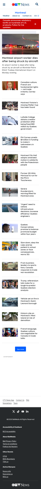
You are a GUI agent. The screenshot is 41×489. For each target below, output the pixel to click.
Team (15, 403)
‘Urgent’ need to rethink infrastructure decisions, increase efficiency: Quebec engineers (29, 210)
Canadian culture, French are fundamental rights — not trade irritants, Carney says (29, 88)
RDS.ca (5, 477)
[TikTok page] (18, 411)
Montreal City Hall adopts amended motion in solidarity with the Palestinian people (29, 160)
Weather (6, 16)
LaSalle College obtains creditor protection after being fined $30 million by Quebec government (29, 123)
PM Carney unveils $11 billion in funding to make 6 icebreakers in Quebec (29, 142)
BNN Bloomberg (9, 459)
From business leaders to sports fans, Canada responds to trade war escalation (29, 267)
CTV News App (8, 400)
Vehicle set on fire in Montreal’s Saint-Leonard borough (30, 301)
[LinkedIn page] (27, 411)
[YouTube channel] (22, 411)
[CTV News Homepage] (20, 4)
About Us (16, 16)
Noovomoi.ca (8, 474)
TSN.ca (5, 462)
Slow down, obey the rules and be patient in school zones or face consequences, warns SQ (30, 249)
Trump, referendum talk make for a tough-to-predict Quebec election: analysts (29, 285)
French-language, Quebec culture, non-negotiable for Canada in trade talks (29, 333)
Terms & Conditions (10, 444)
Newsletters (7, 403)
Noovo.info (7, 471)
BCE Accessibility (9, 431)
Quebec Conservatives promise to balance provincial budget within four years (29, 229)
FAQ (27, 400)
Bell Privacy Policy (9, 441)
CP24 (5, 456)
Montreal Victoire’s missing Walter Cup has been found (29, 105)
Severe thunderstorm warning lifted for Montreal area (28, 192)
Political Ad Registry (10, 446)
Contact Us (27, 16)
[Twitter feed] (13, 411)
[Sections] (4, 4)
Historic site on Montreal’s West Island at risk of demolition (28, 316)
